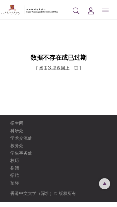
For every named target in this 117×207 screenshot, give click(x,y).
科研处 (16, 130)
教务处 (16, 145)
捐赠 (14, 168)
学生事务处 (21, 153)
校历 (14, 160)
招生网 (16, 123)
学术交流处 (21, 138)
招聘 (14, 175)
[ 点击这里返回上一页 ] (58, 68)
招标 (14, 183)
